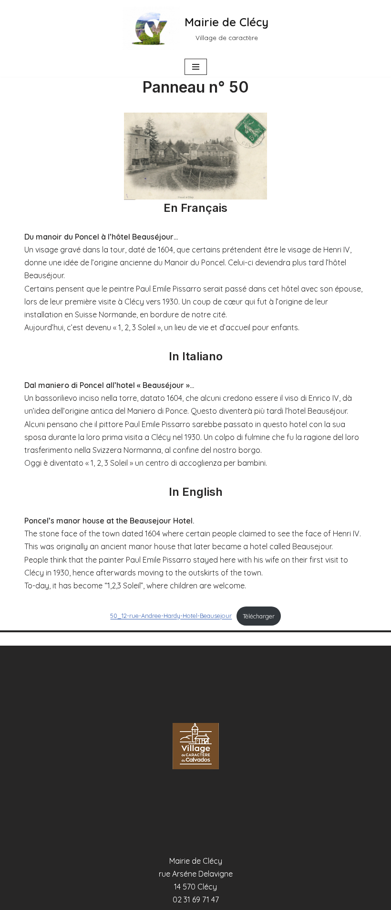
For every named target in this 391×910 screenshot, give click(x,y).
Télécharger (259, 616)
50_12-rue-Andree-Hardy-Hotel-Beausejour (171, 616)
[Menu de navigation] (196, 67)
